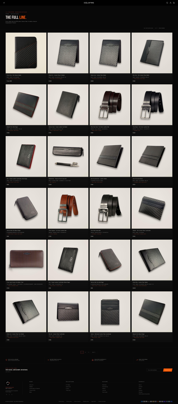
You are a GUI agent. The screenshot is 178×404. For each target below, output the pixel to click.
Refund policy (61, 401)
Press (140, 388)
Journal (104, 390)
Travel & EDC (32, 390)
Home (7, 13)
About (140, 384)
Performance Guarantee (144, 393)
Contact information (102, 401)
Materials (104, 384)
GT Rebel (68, 384)
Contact (140, 386)
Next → (94, 352)
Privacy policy (69, 401)
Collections (15, 13)
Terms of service (77, 401)
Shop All (31, 384)
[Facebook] (9, 394)
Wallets (31, 386)
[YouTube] (12, 394)
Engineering (105, 386)
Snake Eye (68, 386)
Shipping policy (86, 401)
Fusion (67, 388)
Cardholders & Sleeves (34, 388)
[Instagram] (6, 394)
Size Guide (104, 392)
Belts (30, 392)
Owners (140, 390)
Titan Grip (68, 390)
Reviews (140, 392)
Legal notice (93, 401)
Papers (103, 388)
